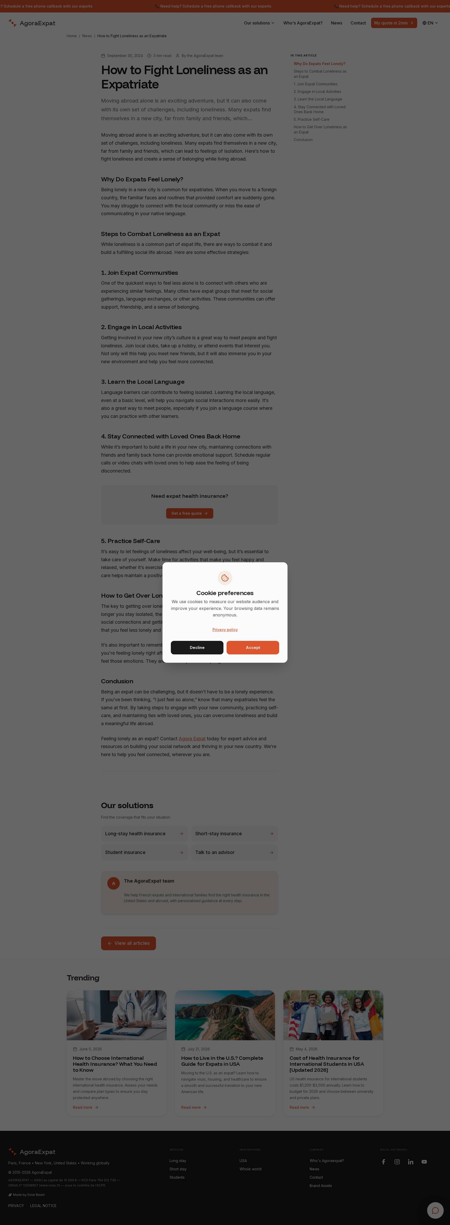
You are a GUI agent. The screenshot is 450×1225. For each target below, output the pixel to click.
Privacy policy (225, 629)
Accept (253, 647)
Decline (197, 647)
